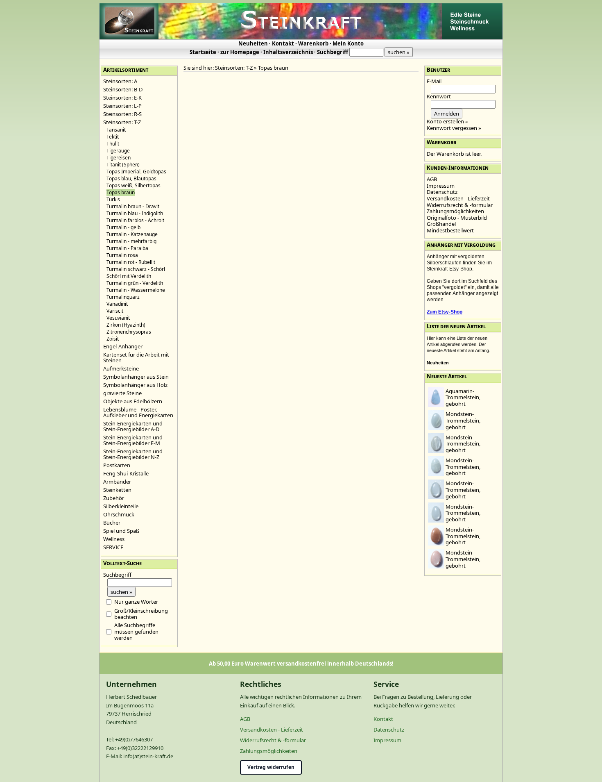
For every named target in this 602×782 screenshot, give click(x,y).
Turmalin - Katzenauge (132, 234)
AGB (432, 179)
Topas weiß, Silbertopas (133, 185)
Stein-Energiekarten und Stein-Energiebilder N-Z (133, 454)
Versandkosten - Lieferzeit (458, 198)
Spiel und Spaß (121, 530)
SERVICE (113, 547)
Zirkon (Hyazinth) (125, 324)
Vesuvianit (118, 317)
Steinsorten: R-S (122, 114)
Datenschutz (442, 192)
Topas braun (273, 67)
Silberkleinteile (120, 506)
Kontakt (283, 43)
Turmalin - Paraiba (127, 248)
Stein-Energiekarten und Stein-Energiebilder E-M (133, 440)
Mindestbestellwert (450, 230)
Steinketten (117, 489)
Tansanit (116, 129)
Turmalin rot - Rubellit (130, 262)
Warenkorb (313, 43)
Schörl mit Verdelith (128, 276)
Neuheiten (253, 43)
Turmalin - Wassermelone (135, 289)
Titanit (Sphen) (123, 164)
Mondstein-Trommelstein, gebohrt (463, 420)
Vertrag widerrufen (270, 767)
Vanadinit (117, 303)
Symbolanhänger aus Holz (135, 385)
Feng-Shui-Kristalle (126, 473)
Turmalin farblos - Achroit (135, 220)
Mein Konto (348, 43)
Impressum (441, 185)
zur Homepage (239, 52)
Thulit (112, 143)
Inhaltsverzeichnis (288, 52)
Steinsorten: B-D (123, 89)
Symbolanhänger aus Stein (136, 376)
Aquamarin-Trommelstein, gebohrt (463, 397)
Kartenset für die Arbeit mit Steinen (136, 357)
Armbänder (117, 481)
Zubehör (113, 498)
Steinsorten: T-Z (122, 122)
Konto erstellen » (447, 121)
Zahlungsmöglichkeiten (455, 211)
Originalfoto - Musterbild (457, 217)
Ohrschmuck (118, 514)
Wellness (113, 539)
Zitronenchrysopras (128, 331)
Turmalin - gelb (123, 227)
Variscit (114, 310)
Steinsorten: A (120, 81)
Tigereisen (118, 157)
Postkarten (116, 465)
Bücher (111, 522)
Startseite (203, 52)
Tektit (112, 136)
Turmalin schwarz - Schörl (135, 269)
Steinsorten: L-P (122, 105)
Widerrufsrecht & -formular (460, 205)
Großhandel (441, 223)
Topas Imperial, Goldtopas (136, 171)
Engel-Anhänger (123, 346)
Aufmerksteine (121, 368)
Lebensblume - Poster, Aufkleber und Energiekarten (138, 412)
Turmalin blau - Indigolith (134, 213)
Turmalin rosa (122, 255)
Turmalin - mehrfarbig (131, 241)
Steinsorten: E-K (122, 97)
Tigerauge (118, 150)
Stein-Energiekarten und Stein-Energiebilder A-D (133, 426)
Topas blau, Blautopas (131, 178)
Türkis (113, 199)
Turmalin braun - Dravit (132, 206)
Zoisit (112, 338)
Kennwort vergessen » (454, 128)
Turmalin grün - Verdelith (134, 283)
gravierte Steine (122, 393)
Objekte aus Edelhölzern (132, 401)
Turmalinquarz (123, 296)
